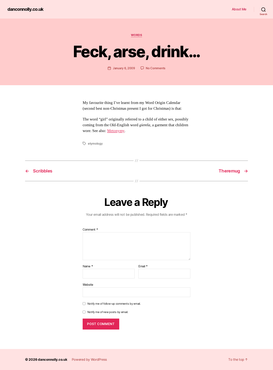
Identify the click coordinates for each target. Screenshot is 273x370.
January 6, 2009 (124, 68)
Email (143, 266)
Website (88, 284)
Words (136, 35)
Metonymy (115, 130)
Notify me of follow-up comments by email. (114, 303)
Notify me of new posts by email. (107, 312)
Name (88, 266)
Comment (90, 229)
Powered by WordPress (89, 359)
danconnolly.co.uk (25, 9)
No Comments (155, 68)
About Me (239, 9)
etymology (95, 143)
